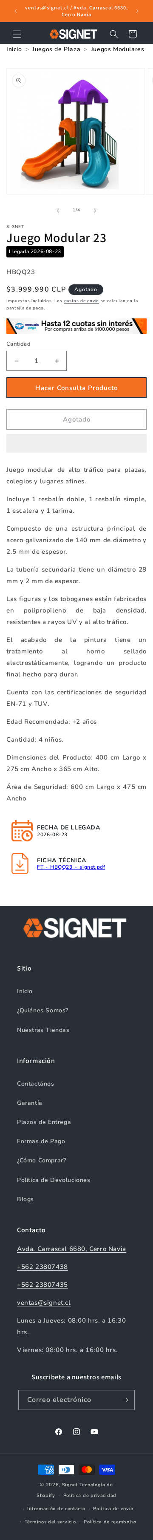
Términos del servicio (50, 1522)
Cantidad (18, 344)
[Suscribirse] (125, 1400)
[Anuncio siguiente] (137, 11)
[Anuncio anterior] (15, 11)
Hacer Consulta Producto (76, 388)
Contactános (35, 1084)
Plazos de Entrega (44, 1122)
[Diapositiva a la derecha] (95, 210)
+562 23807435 (42, 1284)
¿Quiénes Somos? (42, 1010)
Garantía (29, 1103)
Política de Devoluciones (53, 1180)
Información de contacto (56, 1508)
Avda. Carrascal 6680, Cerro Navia (71, 1249)
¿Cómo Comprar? (41, 1160)
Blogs (25, 1199)
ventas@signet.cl (44, 1302)
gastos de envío (81, 301)
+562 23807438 (42, 1267)
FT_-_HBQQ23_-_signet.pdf (71, 867)
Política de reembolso (110, 1522)
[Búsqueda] (114, 34)
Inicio (25, 991)
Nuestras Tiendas (43, 1030)
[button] (76, 444)
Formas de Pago (41, 1141)
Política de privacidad (89, 1495)
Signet (70, 1485)
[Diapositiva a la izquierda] (57, 210)
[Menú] (17, 34)
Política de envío (113, 1508)
